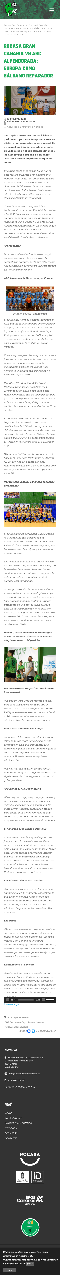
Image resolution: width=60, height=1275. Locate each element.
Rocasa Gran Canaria (16, 1026)
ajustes (30, 1263)
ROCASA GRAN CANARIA (18, 1123)
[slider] (50, 999)
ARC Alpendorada (18, 1017)
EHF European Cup (15, 1022)
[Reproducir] (7, 999)
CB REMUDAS (12, 1118)
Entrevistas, (26, 127)
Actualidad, (13, 127)
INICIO (8, 1112)
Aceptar (9, 1270)
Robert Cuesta (35, 1022)
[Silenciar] (43, 999)
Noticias (38, 127)
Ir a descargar (12, 1004)
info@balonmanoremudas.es (24, 1073)
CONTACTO (11, 1138)
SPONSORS (11, 1133)
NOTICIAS (10, 1128)
